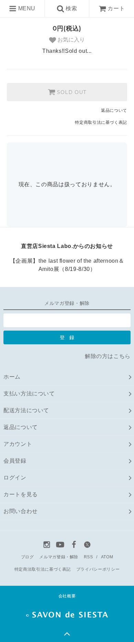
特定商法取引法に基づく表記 (42, 569)
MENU (25, 8)
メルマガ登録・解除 (58, 557)
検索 (70, 8)
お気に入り (70, 40)
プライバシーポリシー (98, 569)
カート (116, 8)
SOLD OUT (70, 92)
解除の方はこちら (108, 356)
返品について (114, 110)
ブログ (27, 557)
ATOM (107, 557)
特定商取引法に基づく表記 (101, 122)
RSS (88, 557)
